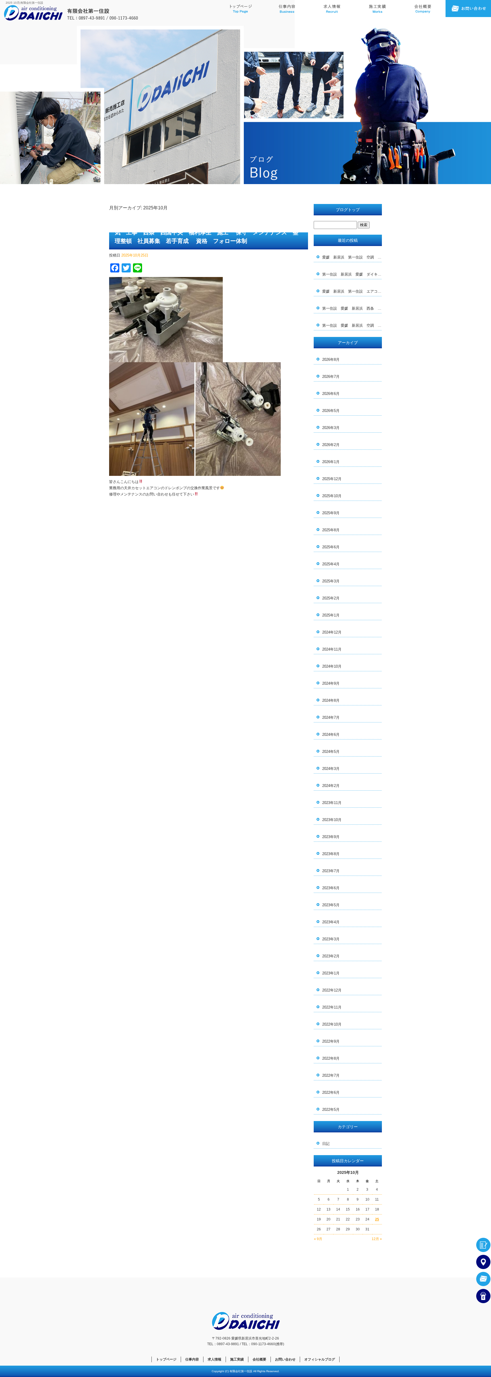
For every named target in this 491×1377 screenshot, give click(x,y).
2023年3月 (331, 939)
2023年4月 (331, 922)
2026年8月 (331, 359)
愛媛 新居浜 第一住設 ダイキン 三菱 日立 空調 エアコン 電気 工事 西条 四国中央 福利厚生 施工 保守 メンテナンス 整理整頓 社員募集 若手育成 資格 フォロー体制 (206, 232)
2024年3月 (331, 768)
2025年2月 (331, 598)
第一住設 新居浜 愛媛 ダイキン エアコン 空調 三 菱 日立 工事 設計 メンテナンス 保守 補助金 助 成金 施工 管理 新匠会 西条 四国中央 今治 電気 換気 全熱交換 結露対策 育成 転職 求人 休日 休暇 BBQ (352, 274)
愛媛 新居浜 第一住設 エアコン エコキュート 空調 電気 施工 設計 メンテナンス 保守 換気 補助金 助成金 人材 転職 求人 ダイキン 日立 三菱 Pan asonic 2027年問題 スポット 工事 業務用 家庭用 (352, 291)
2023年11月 (332, 803)
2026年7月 (331, 376)
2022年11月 (332, 1007)
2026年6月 (331, 393)
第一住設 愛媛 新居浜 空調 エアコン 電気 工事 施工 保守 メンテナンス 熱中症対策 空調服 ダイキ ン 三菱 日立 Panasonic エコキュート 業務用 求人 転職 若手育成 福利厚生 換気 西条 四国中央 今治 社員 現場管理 (352, 325)
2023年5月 (331, 905)
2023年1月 (331, 973)
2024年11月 (332, 649)
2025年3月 (331, 581)
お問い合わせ (468, 8)
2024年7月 (331, 717)
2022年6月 (331, 1092)
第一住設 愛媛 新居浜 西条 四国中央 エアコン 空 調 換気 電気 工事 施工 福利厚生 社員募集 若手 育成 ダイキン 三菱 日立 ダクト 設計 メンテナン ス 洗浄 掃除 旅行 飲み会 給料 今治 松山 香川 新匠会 (352, 308)
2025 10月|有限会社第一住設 (24, 2)
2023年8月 (331, 854)
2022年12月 (332, 990)
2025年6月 (331, 547)
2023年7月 (331, 871)
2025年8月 (331, 530)
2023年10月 (332, 820)
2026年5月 (331, 411)
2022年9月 (331, 1041)
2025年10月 (332, 496)
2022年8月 (331, 1058)
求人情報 (332, 8)
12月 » (377, 1239)
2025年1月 (331, 615)
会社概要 (423, 8)
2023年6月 (331, 888)
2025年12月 (332, 479)
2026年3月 (331, 428)
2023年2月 (331, 956)
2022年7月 (331, 1075)
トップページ (241, 8)
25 (377, 1219)
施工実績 (377, 8)
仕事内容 (286, 8)
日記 (326, 1143)
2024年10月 (332, 666)
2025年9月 (331, 513)
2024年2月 (331, 786)
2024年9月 (331, 683)
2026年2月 (331, 445)
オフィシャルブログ (319, 1359)
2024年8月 (331, 700)
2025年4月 (331, 564)
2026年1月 (331, 462)
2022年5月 (331, 1109)
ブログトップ (348, 209)
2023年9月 (331, 837)
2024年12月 (332, 632)
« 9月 (318, 1239)
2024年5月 (331, 751)
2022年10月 (332, 1024)
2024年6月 (331, 734)
